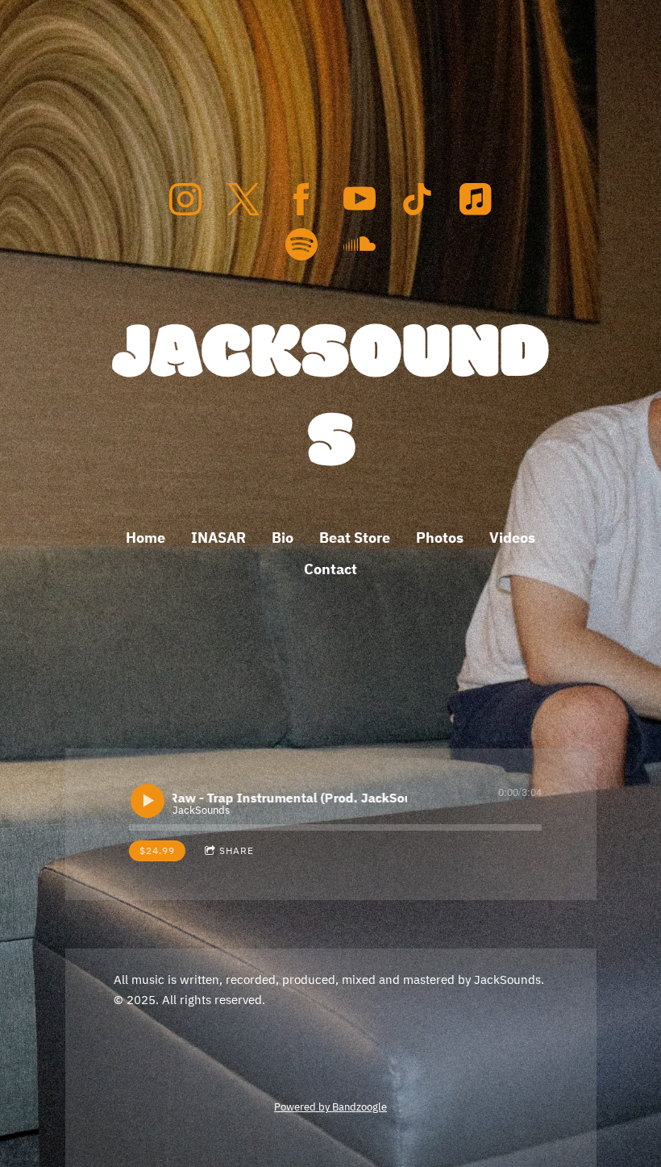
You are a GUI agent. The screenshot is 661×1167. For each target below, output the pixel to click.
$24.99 (157, 850)
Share (236, 850)
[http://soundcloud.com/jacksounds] (359, 244)
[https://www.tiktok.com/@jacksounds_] (417, 199)
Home (145, 537)
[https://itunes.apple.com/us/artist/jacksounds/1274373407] (475, 199)
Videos (512, 537)
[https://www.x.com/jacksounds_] (243, 199)
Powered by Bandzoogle (330, 1106)
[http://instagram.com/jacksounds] (185, 199)
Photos (440, 537)
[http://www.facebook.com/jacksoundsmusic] (301, 199)
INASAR (218, 537)
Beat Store (354, 537)
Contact (330, 569)
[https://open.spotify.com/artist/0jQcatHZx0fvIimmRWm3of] (301, 244)
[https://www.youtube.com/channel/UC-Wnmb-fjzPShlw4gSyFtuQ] (359, 199)
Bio (282, 537)
